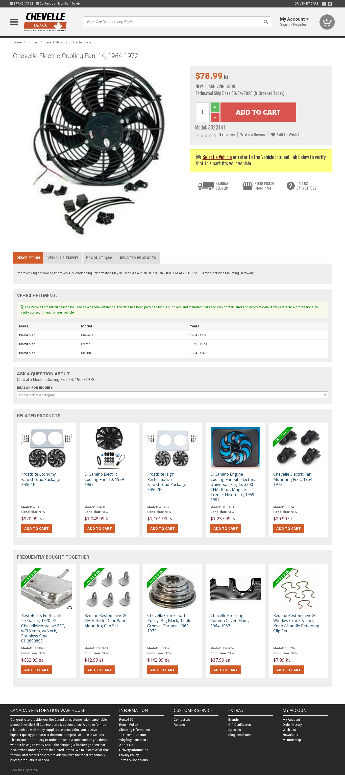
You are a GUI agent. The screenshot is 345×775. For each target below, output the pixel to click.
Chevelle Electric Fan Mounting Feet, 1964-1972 (293, 479)
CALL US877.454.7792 (306, 186)
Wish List (289, 730)
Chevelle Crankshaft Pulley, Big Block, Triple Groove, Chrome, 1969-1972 (169, 623)
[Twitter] (330, 3)
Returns (179, 725)
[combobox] (172, 394)
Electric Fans (82, 42)
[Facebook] (324, 3)
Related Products (138, 257)
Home (17, 42)
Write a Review (252, 134)
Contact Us (47, 3)
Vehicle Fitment (63, 257)
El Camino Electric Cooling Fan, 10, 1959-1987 (105, 479)
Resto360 (126, 719)
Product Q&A (99, 257)
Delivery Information (133, 750)
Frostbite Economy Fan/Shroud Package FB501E (40, 479)
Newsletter (290, 735)
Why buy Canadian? (133, 740)
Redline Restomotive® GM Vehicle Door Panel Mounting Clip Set (105, 620)
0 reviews (227, 134)
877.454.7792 (23, 3)
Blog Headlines (239, 735)
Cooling (33, 42)
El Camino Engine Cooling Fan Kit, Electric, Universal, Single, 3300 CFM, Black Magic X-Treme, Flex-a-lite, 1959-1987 (233, 486)
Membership (292, 740)
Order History (292, 725)
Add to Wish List (290, 134)
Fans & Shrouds (55, 42)
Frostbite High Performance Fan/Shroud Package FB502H (166, 481)
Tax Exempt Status (132, 735)
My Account (291, 719)
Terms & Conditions (133, 760)
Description (28, 257)
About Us (126, 745)
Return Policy (128, 725)
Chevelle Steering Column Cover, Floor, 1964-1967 (229, 620)
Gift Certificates (239, 725)
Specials (234, 730)
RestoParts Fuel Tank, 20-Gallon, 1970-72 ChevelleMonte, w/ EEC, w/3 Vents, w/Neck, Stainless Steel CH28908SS (43, 628)
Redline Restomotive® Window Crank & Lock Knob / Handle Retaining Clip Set (296, 623)
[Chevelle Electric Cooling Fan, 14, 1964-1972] (99, 151)
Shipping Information (134, 730)
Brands (233, 719)
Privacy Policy (129, 755)
